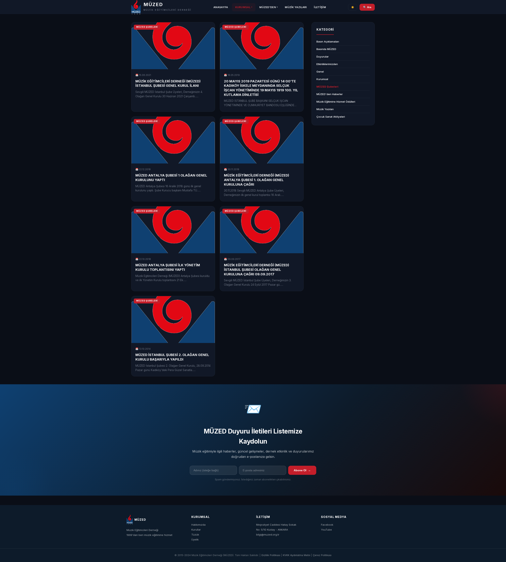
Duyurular (322, 56)
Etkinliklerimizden (327, 64)
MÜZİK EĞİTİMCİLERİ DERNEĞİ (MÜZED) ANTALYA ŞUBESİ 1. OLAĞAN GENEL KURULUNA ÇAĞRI (256, 179)
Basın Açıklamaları (327, 41)
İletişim (320, 7)
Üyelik (195, 539)
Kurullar (196, 529)
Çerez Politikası (322, 555)
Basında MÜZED (326, 49)
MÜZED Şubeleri (327, 86)
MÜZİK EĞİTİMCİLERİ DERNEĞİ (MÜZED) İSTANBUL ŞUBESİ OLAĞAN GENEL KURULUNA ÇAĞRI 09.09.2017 (256, 269)
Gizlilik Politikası (270, 555)
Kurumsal (243, 7)
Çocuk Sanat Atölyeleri (330, 116)
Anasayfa (220, 7)
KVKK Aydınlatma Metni (296, 555)
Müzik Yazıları (296, 7)
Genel (320, 71)
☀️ (352, 7)
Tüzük (195, 534)
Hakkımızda (198, 524)
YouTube (326, 529)
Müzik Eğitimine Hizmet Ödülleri (335, 101)
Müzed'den (268, 7)
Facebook (327, 524)
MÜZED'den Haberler (329, 94)
